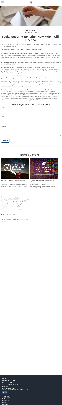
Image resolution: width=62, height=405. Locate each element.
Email (3, 116)
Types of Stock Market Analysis (42, 181)
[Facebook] (3, 392)
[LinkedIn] (6, 392)
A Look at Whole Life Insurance (13, 181)
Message (3, 126)
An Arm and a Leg (8, 214)
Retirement (5, 399)
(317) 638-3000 (10, 380)
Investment (5, 400)
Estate (4, 402)
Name (3, 107)
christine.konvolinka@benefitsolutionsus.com (15, 389)
